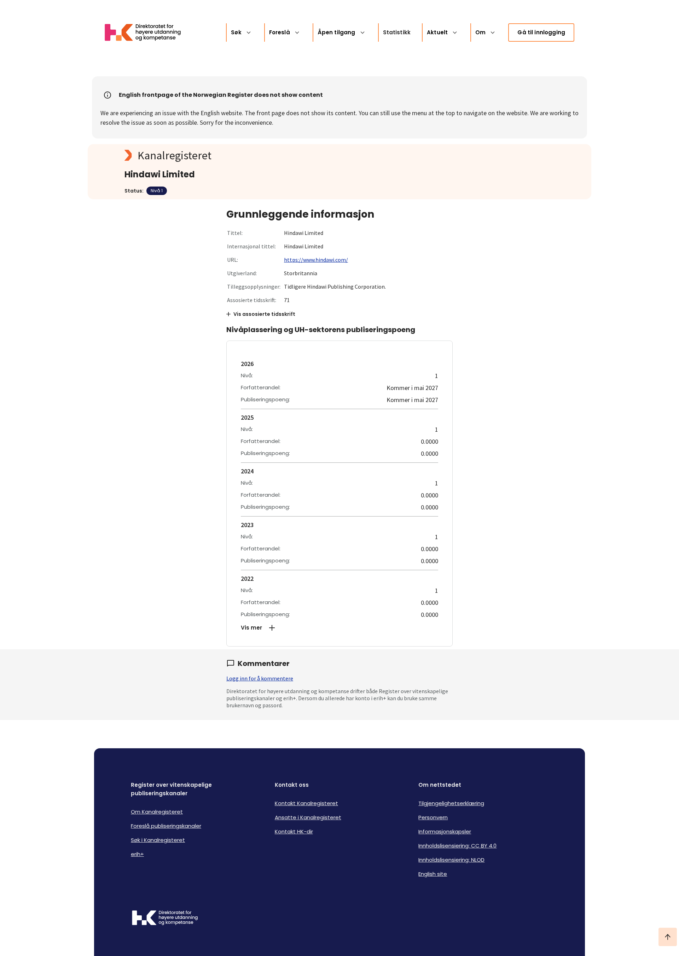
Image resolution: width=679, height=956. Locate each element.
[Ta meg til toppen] (667, 937)
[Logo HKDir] (165, 918)
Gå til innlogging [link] (541, 32)
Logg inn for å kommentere (259, 678)
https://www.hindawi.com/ (316, 259)
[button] (339, 628)
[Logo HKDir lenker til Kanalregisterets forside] (147, 32)
